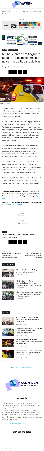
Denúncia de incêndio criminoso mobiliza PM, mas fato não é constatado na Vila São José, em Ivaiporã (29, 353)
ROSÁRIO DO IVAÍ (13, 237)
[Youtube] (35, 438)
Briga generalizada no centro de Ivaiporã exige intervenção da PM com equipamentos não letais (29, 330)
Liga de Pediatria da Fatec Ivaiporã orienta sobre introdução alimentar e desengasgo (27, 319)
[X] (15, 72)
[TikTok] (19, 438)
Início (3, 11)
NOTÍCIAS (22, 232)
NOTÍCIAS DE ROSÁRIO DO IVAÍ (11, 235)
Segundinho (7, 67)
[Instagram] (14, 438)
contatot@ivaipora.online (18, 424)
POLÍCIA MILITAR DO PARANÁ (30, 235)
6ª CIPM (10, 232)
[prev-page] (3, 303)
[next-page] (6, 303)
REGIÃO (9, 11)
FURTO (16, 232)
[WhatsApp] (20, 72)
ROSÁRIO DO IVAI (12, 49)
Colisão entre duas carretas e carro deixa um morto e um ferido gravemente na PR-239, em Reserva (29, 294)
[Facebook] (10, 72)
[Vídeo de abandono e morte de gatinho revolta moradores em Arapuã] (8, 273)
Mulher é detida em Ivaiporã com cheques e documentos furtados (11, 255)
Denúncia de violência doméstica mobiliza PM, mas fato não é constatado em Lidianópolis (29, 342)
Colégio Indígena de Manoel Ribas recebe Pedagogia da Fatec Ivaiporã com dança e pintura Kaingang (28, 283)
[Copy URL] (25, 72)
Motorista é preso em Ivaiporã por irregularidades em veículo (33, 255)
